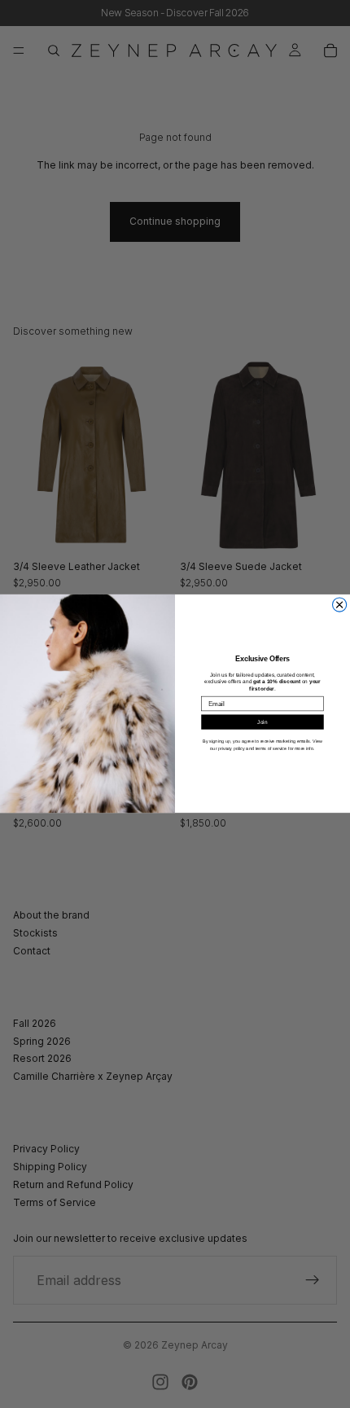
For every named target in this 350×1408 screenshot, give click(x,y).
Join (262, 722)
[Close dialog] (340, 605)
